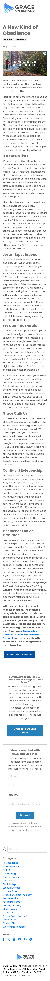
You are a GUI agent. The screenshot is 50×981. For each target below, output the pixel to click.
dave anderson (11, 877)
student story (10, 923)
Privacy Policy (9, 975)
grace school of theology (17, 894)
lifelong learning (12, 905)
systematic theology (14, 926)
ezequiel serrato (11, 887)
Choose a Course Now (25, 730)
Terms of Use (24, 975)
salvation (8, 912)
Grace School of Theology (34, 965)
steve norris (21, 39)
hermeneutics (10, 898)
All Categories (10, 862)
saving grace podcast (15, 916)
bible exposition (11, 866)
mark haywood (11, 909)
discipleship (8, 39)
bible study (9, 870)
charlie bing (9, 873)
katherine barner (12, 902)
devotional (9, 880)
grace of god (10, 891)
